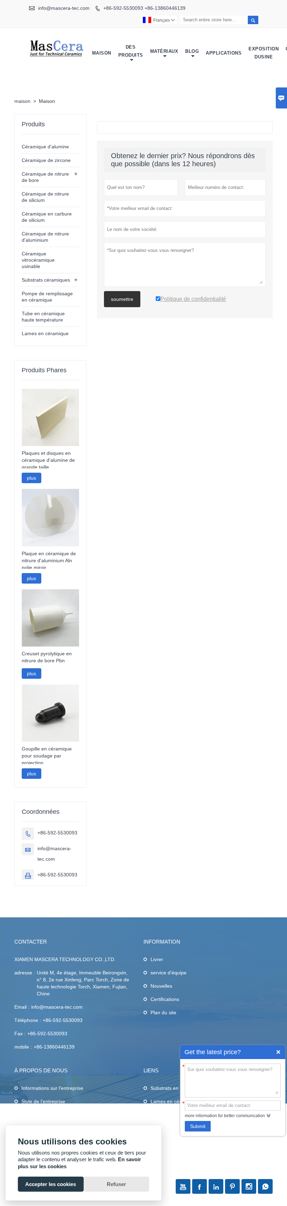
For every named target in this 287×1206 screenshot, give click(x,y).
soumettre (122, 299)
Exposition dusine (263, 52)
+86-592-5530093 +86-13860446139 (144, 8)
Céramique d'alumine (45, 146)
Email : (21, 1007)
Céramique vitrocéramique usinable (38, 260)
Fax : (20, 1033)
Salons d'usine (37, 1114)
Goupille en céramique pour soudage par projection (47, 756)
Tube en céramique (172, 1114)
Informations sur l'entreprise (52, 1088)
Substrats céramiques (46, 280)
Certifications (164, 999)
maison (22, 101)
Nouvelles (161, 986)
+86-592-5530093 (57, 832)
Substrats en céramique (176, 1088)
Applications (223, 53)
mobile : (23, 1047)
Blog (192, 51)
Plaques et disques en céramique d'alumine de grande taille (48, 460)
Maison (101, 53)
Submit (197, 1126)
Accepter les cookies (50, 1184)
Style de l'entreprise (43, 1101)
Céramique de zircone (46, 160)
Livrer (156, 959)
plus (31, 478)
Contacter (30, 942)
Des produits (130, 51)
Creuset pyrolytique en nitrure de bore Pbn (47, 657)
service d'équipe (168, 972)
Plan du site (163, 1012)
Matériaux (164, 51)
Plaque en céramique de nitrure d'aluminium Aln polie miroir (49, 560)
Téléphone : (27, 1020)
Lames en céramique (45, 333)
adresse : (24, 972)
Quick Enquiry (278, 1052)
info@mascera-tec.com (64, 8)
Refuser (116, 1184)
